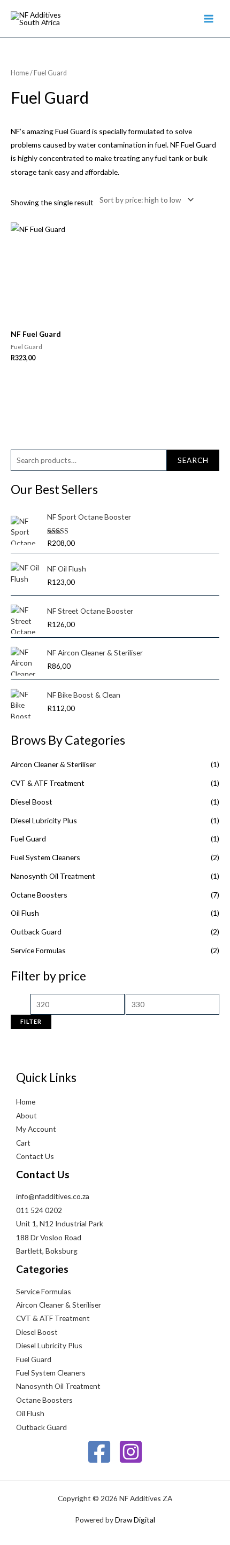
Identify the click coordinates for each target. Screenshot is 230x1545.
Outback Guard (36, 931)
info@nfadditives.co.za (52, 1196)
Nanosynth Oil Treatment (53, 875)
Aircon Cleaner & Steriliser (53, 764)
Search (193, 460)
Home (20, 73)
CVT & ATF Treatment (48, 782)
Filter (31, 1021)
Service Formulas (38, 950)
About (26, 1115)
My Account (36, 1128)
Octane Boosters (39, 894)
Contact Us (35, 1156)
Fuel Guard (28, 838)
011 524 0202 (39, 1210)
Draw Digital (135, 1519)
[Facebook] (99, 1451)
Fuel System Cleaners (45, 857)
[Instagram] (130, 1451)
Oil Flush (25, 912)
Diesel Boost (31, 801)
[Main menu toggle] (208, 18)
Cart (23, 1142)
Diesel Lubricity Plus (44, 820)
